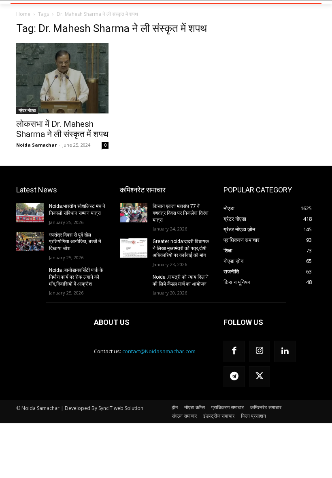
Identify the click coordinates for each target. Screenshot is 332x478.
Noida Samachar (36, 145)
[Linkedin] (285, 351)
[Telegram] (234, 377)
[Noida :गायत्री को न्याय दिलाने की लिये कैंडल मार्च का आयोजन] (133, 283)
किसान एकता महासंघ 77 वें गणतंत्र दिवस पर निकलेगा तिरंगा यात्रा (181, 213)
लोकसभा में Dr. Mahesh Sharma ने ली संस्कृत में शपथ (62, 129)
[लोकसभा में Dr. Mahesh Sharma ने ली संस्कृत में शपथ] (62, 78)
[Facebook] (234, 351)
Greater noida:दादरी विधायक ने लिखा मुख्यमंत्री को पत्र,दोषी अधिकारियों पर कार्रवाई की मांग (181, 248)
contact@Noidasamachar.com (159, 351)
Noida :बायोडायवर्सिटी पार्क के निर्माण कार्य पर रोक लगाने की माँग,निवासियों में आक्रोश (76, 277)
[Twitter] (259, 377)
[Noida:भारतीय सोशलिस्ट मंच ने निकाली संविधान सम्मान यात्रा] (30, 212)
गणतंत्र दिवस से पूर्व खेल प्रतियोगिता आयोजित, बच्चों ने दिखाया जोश (75, 242)
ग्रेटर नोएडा (27, 110)
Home (23, 14)
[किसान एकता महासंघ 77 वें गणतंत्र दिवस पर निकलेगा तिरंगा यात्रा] (133, 212)
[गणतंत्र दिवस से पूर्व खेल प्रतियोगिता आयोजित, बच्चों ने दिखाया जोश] (30, 241)
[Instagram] (259, 351)
